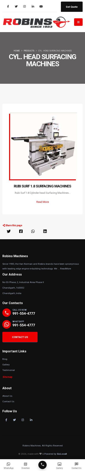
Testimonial (8, 370)
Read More (42, 201)
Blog (4, 359)
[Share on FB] (21, 231)
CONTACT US (20, 337)
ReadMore (65, 268)
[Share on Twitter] (9, 231)
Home (17, 50)
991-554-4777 (23, 314)
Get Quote (72, 6)
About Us (7, 396)
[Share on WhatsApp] (33, 231)
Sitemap (7, 376)
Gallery (6, 364)
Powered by (55, 453)
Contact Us (8, 401)
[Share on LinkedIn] (45, 231)
